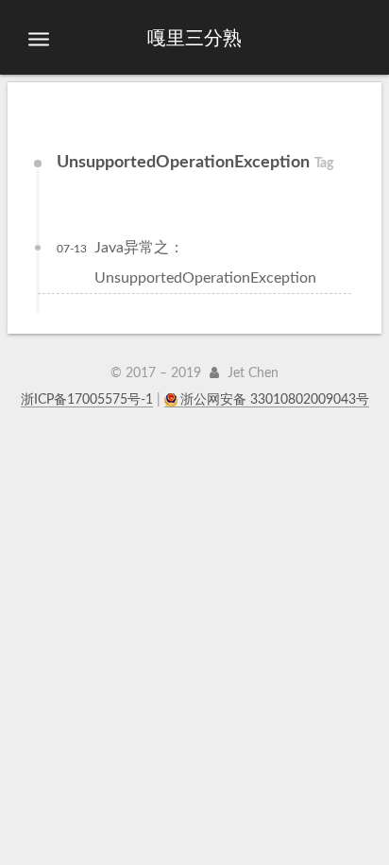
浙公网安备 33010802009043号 (274, 400)
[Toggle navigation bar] (39, 40)
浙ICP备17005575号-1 (87, 400)
